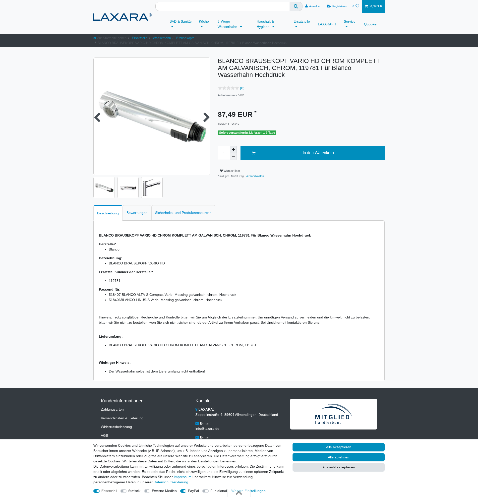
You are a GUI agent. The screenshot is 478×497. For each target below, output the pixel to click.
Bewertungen (136, 213)
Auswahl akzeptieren (338, 467)
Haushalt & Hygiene (265, 24)
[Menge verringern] (233, 156)
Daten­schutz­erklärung (171, 482)
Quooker (371, 24)
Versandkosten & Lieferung (122, 418)
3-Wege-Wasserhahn (228, 24)
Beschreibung (108, 213)
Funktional (218, 491)
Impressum (182, 477)
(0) (242, 88)
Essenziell (109, 491)
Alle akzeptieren (338, 447)
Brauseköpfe (184, 38)
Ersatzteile (302, 21)
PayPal (193, 491)
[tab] (107, 212)
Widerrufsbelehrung (116, 427)
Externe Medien (164, 491)
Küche (204, 21)
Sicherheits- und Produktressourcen (183, 213)
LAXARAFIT (327, 24)
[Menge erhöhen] (233, 149)
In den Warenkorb (318, 153)
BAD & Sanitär (181, 21)
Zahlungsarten (112, 409)
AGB (104, 435)
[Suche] (296, 6)
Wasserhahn (161, 38)
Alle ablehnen (338, 457)
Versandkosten (254, 176)
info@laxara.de (207, 429)
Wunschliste (231, 171)
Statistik (134, 491)
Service (350, 21)
